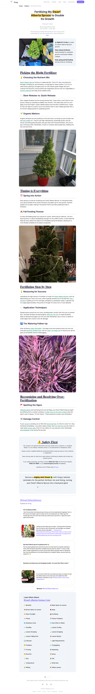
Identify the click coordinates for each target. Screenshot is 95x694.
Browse (47, 588)
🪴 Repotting (54, 649)
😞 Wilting (27, 667)
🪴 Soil (52, 658)
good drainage (24, 430)
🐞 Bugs (52, 609)
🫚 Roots (53, 654)
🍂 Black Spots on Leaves (58, 605)
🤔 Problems (28, 645)
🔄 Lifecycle (28, 641)
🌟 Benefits (27, 605)
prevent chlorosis (25, 90)
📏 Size (26, 658)
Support (34, 691)
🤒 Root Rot (27, 654)
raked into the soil (52, 314)
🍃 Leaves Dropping (56, 632)
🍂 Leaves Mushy (55, 636)
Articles (54, 2)
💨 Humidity (27, 627)
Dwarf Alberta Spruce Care (37, 600)
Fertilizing (26, 6)
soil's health (26, 120)
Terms (48, 691)
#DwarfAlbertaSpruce (30, 499)
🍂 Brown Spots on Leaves (32, 609)
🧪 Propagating (55, 645)
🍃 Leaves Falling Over (31, 636)
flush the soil (61, 426)
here (47, 35)
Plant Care (47, 2)
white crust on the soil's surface (56, 412)
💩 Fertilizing (54, 614)
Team (59, 2)
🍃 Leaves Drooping (30, 632)
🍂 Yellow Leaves (55, 667)
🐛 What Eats (54, 663)
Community (71, 2)
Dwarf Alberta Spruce (27, 82)
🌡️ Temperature (29, 663)
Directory (61, 691)
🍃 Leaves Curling (55, 627)
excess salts (32, 428)
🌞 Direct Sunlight (29, 614)
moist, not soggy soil (53, 330)
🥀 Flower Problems (56, 618)
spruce (27, 424)
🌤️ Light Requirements (57, 641)
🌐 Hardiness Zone (30, 623)
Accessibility (54, 691)
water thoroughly (35, 328)
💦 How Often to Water (57, 623)
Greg (29, 503)
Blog (64, 2)
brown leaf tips (51, 424)
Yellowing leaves (25, 410)
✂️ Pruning (27, 649)
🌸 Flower (27, 618)
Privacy (44, 691)
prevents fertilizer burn (33, 330)
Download (80, 2)
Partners (39, 691)
